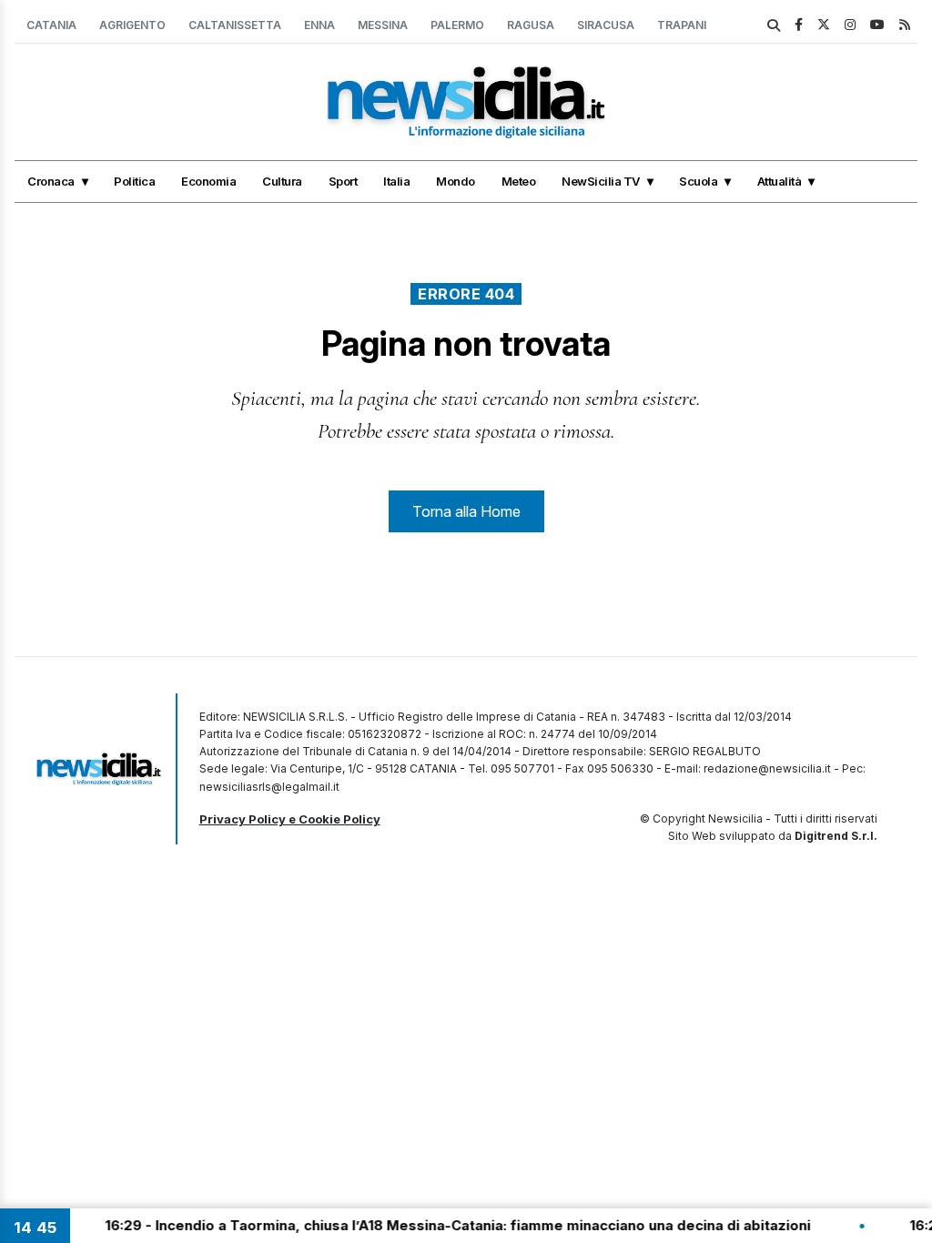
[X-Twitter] (823, 24)
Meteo (518, 181)
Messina (383, 25)
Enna (319, 25)
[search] (773, 25)
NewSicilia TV (601, 181)
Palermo (457, 25)
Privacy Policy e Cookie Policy (289, 819)
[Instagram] (850, 24)
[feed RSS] (904, 24)
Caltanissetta (234, 25)
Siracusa (605, 25)
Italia (396, 181)
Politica (134, 181)
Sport (343, 181)
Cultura (282, 181)
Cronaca (51, 181)
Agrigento (132, 25)
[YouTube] (877, 24)
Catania (51, 25)
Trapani (681, 25)
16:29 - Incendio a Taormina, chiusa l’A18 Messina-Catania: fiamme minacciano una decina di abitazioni (438, 1225)
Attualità (779, 181)
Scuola (698, 181)
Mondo (455, 181)
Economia (208, 181)
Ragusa (530, 25)
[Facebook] (799, 24)
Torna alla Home (466, 511)
